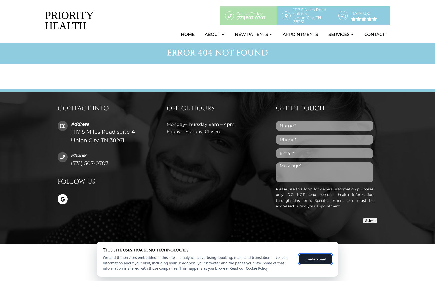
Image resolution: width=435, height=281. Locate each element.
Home (188, 34)
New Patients (251, 34)
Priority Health (69, 20)
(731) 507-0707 (89, 163)
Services (339, 34)
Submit (370, 221)
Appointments (300, 34)
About (212, 34)
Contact (374, 34)
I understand (316, 259)
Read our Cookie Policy (248, 268)
